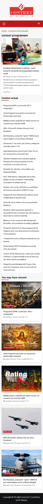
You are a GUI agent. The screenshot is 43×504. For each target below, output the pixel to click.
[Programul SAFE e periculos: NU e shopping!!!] (22, 295)
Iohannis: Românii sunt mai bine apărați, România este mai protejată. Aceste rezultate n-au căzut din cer (19, 161)
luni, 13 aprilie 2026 (24, 359)
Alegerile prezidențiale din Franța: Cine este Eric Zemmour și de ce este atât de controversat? (19, 267)
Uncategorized (8, 305)
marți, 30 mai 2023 (19, 401)
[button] (4, 23)
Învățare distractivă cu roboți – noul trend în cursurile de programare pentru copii (21, 71)
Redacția (7, 76)
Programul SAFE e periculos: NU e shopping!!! (17, 106)
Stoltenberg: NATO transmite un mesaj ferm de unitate (19, 247)
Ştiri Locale (7, 62)
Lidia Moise (8, 317)
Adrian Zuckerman (10, 359)
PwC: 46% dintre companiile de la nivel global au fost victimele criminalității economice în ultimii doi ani (19, 180)
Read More (7, 92)
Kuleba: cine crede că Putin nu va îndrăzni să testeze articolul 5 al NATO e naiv (20, 188)
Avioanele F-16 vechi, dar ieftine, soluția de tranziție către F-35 (21, 144)
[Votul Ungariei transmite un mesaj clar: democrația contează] (22, 337)
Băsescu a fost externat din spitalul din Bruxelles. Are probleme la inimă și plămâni (21, 221)
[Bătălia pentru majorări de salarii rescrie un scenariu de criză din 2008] (22, 379)
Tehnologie (16, 62)
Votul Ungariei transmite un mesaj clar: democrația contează (19, 114)
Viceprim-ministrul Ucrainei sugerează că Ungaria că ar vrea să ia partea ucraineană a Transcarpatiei (21, 231)
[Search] (38, 23)
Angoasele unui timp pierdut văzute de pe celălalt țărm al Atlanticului (20, 196)
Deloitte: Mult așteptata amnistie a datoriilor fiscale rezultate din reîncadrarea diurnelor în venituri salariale (21, 213)
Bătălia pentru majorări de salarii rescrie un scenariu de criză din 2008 (21, 122)
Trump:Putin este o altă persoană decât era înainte (21, 239)
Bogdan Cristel (9, 443)
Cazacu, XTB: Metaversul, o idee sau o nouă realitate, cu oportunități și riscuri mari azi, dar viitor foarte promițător (21, 256)
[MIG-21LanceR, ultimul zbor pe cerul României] (22, 421)
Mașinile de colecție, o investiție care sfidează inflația (18, 170)
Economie (7, 389)
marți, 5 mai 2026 (19, 317)
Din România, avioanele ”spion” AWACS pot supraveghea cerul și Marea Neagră (21, 137)
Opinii (18, 347)
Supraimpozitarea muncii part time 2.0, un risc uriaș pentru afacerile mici (20, 152)
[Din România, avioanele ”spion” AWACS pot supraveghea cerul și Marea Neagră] (22, 463)
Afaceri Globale (9, 347)
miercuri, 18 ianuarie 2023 (23, 485)
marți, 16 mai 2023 (21, 443)
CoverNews (35, 497)
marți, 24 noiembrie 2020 (20, 76)
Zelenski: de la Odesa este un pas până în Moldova (20, 203)
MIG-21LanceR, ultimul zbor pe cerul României (18, 129)
